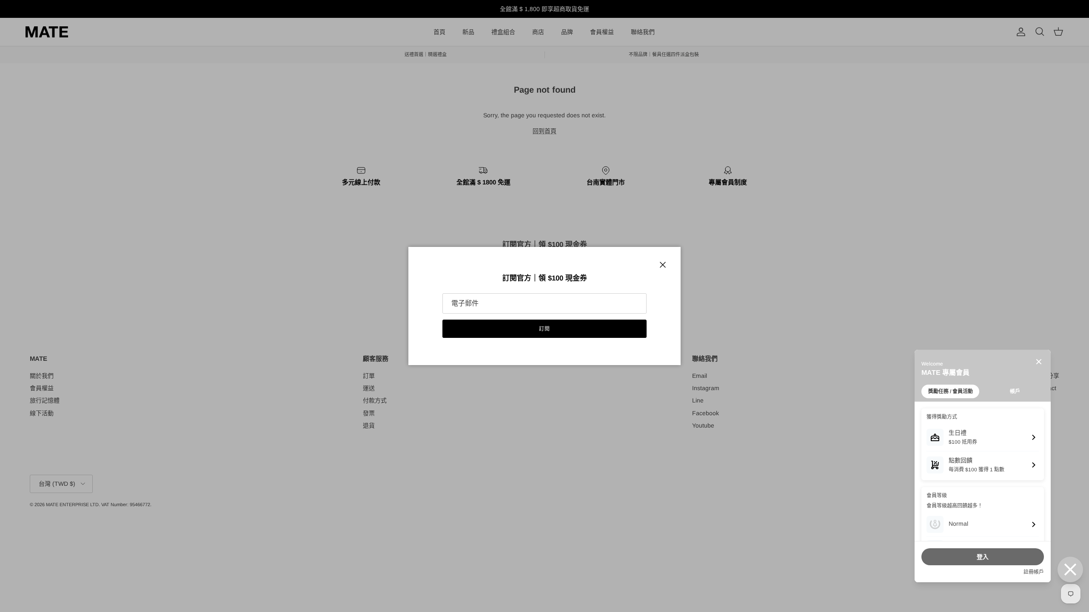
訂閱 (544, 329)
